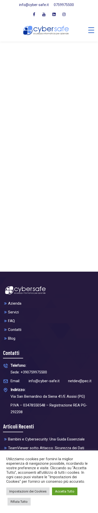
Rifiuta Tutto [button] (19, 501)
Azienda (14, 303)
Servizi (13, 312)
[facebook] (34, 14)
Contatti (14, 329)
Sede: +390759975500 (29, 368)
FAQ (11, 321)
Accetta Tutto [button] (64, 491)
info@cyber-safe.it (34, 5)
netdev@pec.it (79, 381)
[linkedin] (54, 14)
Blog (11, 338)
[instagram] (64, 14)
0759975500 (64, 5)
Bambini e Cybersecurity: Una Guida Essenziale (46, 439)
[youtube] (44, 14)
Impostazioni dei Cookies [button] (27, 491)
